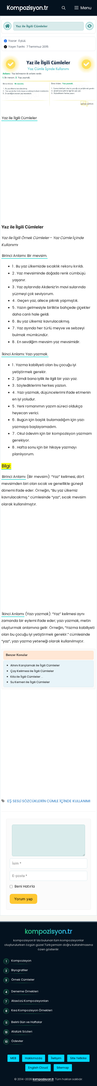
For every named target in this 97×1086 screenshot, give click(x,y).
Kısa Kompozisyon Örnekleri (31, 1010)
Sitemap (63, 1067)
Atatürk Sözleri (21, 1031)
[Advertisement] (48, 173)
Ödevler (17, 1041)
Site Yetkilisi (78, 1058)
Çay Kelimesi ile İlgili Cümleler (32, 671)
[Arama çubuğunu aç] (63, 8)
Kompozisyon (21, 960)
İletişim (56, 1058)
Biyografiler (19, 970)
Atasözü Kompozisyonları (29, 1001)
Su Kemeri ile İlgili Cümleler (30, 682)
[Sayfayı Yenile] (89, 26)
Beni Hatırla (24, 886)
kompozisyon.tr (48, 931)
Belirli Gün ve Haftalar (26, 1022)
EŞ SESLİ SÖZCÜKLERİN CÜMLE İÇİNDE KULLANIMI (48, 801)
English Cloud (38, 1067)
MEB (13, 1058)
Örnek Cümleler (23, 979)
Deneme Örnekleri (24, 991)
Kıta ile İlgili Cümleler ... (26, 676)
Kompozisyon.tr (27, 8)
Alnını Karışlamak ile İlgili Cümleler (35, 665)
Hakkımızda (33, 1058)
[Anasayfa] (7, 26)
